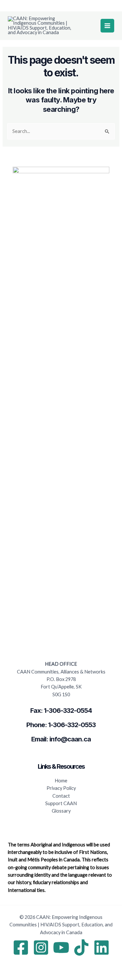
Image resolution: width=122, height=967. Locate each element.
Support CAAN (61, 803)
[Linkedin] (101, 947)
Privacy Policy (61, 788)
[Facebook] (21, 947)
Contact (61, 796)
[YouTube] (61, 947)
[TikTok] (81, 947)
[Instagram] (41, 947)
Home (61, 780)
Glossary (61, 811)
